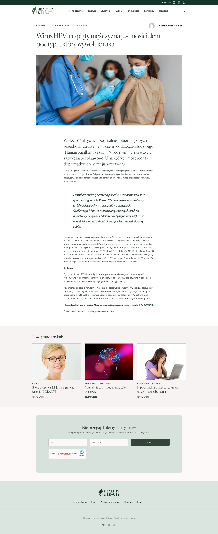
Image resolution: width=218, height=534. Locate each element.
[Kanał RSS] (184, 2)
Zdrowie (59, 26)
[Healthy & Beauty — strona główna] (42, 10)
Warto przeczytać (45, 26)
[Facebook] (174, 2)
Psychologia (143, 383)
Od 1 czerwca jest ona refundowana (93, 298)
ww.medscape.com (104, 311)
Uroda (35, 383)
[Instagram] (179, 2)
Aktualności (166, 2)
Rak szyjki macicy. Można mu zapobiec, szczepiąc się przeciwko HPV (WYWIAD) (114, 305)
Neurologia (106, 383)
